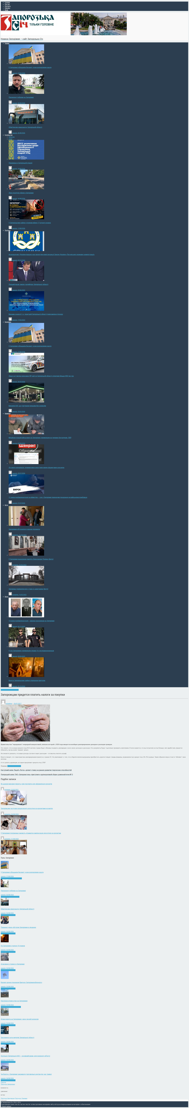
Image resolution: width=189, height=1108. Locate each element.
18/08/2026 (21, 199)
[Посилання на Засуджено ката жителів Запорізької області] (5, 1033)
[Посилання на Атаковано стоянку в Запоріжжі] (5, 960)
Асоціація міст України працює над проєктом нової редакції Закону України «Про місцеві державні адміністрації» (52, 254)
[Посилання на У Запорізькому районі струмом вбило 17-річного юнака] (26, 219)
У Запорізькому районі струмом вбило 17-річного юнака (30, 223)
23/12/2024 (21, 260)
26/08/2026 (21, 103)
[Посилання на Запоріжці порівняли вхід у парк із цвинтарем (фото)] (26, 585)
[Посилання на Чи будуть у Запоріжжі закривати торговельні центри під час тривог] (5, 1070)
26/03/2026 (21, 382)
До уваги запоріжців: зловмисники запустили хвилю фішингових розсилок (36, 468)
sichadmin (15, 535)
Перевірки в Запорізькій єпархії (20, 163)
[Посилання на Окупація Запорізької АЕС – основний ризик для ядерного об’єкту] (5, 1052)
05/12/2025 (21, 627)
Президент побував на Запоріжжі (21, 97)
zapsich (14, 73)
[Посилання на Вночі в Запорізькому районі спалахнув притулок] (26, 676)
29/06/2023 (21, 290)
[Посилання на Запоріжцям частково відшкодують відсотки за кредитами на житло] (14, 829)
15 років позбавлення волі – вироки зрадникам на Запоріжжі (31, 621)
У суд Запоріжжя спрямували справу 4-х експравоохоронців (31, 651)
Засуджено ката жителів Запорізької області (17, 1037)
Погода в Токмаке (21, 1098)
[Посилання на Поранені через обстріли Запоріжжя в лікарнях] (5, 923)
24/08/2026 (10, 1042)
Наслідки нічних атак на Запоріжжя (14, 1001)
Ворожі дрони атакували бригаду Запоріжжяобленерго (21, 982)
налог (13, 766)
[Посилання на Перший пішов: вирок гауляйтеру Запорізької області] (26, 280)
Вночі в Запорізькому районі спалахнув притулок (27, 680)
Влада (6, 897)
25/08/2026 (10, 968)
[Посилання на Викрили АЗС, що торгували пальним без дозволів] (26, 402)
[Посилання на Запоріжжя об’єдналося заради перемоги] (26, 525)
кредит (9, 766)
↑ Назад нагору (6, 1106)
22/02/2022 (22, 565)
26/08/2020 (15, 814)
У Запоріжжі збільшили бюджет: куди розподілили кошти (30, 67)
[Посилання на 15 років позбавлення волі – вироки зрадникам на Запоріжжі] (26, 617)
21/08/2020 (15, 839)
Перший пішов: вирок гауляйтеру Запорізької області (28, 284)
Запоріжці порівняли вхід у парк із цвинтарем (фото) (28, 589)
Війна (2, 878)
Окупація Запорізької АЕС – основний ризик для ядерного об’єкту (25, 1056)
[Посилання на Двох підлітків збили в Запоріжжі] (26, 189)
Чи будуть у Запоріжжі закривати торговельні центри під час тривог (26, 1074)
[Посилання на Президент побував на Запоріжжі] (26, 93)
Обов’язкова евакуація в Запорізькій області (25, 127)
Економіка (4, 690)
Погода (3, 1082)
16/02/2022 (22, 595)
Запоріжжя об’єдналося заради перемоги (24, 529)
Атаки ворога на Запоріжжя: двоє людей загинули (19, 1019)
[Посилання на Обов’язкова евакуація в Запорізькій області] (26, 123)
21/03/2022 (22, 535)
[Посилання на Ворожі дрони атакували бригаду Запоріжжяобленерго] (5, 978)
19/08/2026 (21, 169)
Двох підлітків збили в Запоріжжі (21, 193)
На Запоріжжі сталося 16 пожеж (13, 946)
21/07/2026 (21, 503)
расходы (18, 766)
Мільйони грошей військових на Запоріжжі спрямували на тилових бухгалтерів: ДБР (40, 438)
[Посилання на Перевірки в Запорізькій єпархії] (26, 159)
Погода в (8, 1084)
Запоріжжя (10, 690)
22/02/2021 (15, 790)
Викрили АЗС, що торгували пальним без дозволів (27, 406)
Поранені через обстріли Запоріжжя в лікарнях (18, 927)
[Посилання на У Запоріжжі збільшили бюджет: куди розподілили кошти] (26, 63)
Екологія (6, 1007)
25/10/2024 (21, 686)
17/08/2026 (21, 228)
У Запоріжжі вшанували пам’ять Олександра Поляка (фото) (31, 559)
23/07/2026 (21, 473)
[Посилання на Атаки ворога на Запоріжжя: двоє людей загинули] (5, 1015)
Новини (16, 690)
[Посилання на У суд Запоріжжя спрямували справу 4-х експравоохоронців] (26, 647)
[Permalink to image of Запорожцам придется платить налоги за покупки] (25, 741)
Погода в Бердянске (8, 1098)
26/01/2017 (17, 704)
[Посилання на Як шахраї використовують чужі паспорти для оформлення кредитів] (14, 804)
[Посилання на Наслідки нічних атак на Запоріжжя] (5, 997)
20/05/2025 (21, 656)
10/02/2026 (21, 412)
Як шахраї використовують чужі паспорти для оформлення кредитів (26, 784)
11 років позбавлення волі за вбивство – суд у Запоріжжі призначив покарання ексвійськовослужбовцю (48, 497)
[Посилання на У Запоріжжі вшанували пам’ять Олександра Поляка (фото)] (26, 555)
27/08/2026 (21, 73)
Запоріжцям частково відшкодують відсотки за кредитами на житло (27, 808)
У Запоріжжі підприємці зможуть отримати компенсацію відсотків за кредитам (31, 833)
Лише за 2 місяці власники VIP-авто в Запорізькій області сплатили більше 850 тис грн (41, 376)
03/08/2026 (21, 443)
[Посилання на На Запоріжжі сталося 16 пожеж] (5, 942)
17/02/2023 (21, 320)
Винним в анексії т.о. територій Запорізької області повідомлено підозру (36, 314)
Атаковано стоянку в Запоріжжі (13, 964)
